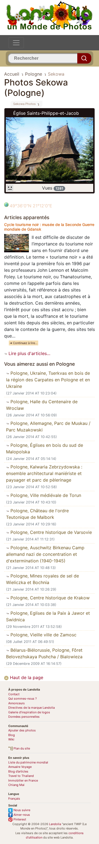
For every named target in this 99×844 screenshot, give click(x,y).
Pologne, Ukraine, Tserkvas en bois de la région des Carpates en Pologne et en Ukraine (48, 379)
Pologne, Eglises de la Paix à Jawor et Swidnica (48, 616)
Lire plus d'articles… (28, 353)
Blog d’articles (18, 771)
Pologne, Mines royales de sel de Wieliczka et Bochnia (42, 579)
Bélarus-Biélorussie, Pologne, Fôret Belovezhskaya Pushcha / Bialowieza (44, 653)
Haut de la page (26, 677)
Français (14, 798)
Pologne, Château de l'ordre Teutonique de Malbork (37, 514)
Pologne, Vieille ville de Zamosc (42, 634)
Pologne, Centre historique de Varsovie (50, 532)
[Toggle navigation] (16, 42)
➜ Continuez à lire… (23, 343)
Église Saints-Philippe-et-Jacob (46, 113)
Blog (11, 735)
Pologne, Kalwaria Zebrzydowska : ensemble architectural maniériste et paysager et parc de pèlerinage (44, 473)
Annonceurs (16, 703)
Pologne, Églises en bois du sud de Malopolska (44, 448)
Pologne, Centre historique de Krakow (49, 597)
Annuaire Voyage (20, 767)
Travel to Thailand (21, 776)
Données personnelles (24, 717)
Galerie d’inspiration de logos (29, 712)
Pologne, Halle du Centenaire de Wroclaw (42, 405)
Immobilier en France (23, 780)
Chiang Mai (16, 785)
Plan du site (21, 748)
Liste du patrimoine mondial (28, 762)
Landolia (55, 824)
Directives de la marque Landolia (31, 707)
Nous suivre (21, 810)
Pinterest (19, 819)
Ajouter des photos (22, 730)
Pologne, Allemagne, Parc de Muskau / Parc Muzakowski (48, 426)
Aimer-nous (21, 815)
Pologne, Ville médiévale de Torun (45, 495)
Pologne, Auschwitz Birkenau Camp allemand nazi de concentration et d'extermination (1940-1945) (45, 554)
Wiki (11, 739)
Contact (14, 694)
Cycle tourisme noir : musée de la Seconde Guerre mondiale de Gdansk (49, 226)
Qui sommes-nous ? (22, 698)
